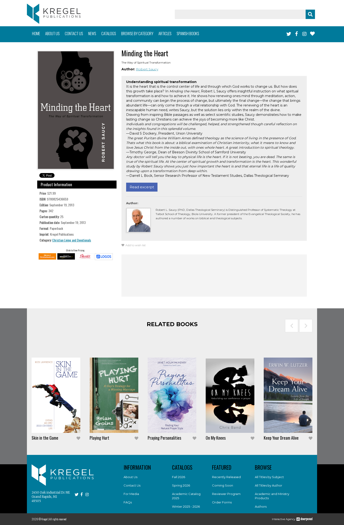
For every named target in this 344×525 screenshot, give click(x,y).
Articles (165, 33)
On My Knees (216, 437)
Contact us (74, 33)
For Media (131, 494)
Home (36, 33)
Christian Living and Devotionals (71, 240)
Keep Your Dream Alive (281, 437)
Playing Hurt (99, 437)
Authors (261, 506)
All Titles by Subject (269, 477)
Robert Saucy (147, 69)
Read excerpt (142, 187)
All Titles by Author (268, 485)
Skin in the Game (45, 437)
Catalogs (108, 33)
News (92, 33)
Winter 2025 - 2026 (186, 506)
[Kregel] (54, 14)
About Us (130, 477)
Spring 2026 (181, 485)
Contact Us (132, 485)
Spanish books (188, 33)
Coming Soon (222, 485)
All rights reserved (57, 519)
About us (52, 33)
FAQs (128, 502)
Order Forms (222, 502)
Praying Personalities (164, 437)
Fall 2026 (178, 477)
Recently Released (226, 477)
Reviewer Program (226, 494)
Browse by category (137, 33)
